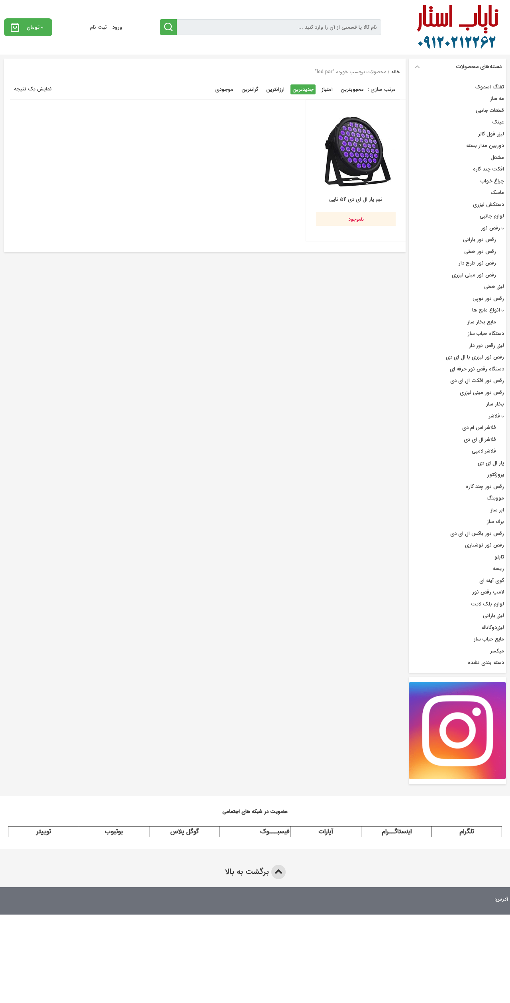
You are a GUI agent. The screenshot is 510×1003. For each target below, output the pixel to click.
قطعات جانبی (490, 110)
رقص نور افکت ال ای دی (477, 380)
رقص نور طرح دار (477, 263)
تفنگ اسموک (489, 87)
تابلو (499, 557)
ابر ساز (497, 510)
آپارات (326, 831)
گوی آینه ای (491, 580)
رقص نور (490, 228)
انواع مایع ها (486, 310)
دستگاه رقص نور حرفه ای (477, 369)
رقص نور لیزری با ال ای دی (475, 357)
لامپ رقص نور (488, 592)
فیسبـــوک (275, 831)
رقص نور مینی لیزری (474, 275)
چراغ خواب (492, 181)
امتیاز (327, 89)
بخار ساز (495, 404)
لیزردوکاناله (492, 627)
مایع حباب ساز (489, 639)
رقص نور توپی (488, 298)
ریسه (498, 568)
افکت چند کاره (488, 169)
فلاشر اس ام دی (479, 427)
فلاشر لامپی (484, 451)
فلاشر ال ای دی (480, 439)
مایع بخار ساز (481, 322)
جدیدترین (303, 89)
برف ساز (495, 521)
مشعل (497, 157)
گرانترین (249, 89)
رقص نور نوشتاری (484, 545)
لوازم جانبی (492, 216)
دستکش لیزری (488, 204)
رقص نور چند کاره (485, 486)
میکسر (497, 651)
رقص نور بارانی (479, 239)
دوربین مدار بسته (485, 145)
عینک (498, 122)
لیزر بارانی (493, 615)
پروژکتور (495, 474)
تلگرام (466, 831)
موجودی (224, 89)
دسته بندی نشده (486, 662)
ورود (117, 27)
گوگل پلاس (184, 831)
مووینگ (495, 498)
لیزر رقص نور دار (486, 345)
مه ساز (497, 98)
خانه (395, 72)
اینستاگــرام (397, 831)
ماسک (497, 192)
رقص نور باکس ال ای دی (477, 533)
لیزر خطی (494, 286)
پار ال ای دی (491, 463)
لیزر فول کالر (491, 134)
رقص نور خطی (480, 251)
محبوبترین (352, 89)
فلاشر (494, 416)
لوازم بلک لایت (487, 604)
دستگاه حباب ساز (486, 333)
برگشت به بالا (248, 872)
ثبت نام (98, 27)
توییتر (43, 831)
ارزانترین (275, 89)
